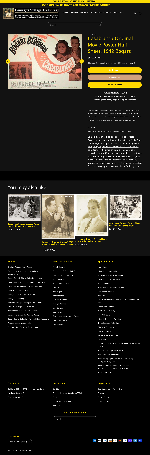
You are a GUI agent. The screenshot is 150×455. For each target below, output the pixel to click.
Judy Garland (58, 308)
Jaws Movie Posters (106, 291)
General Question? (15, 397)
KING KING (102, 295)
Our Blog (56, 397)
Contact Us (114, 77)
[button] (79, 13)
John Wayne (57, 291)
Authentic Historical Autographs (111, 275)
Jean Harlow (58, 312)
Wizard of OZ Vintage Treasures (111, 287)
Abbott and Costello (61, 283)
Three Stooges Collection (108, 323)
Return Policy (103, 397)
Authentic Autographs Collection (21, 306)
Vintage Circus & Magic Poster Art (22, 294)
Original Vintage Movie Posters (20, 267)
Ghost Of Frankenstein (107, 327)
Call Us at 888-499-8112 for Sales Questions (26, 389)
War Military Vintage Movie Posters (22, 311)
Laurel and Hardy (60, 320)
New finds (126, 156)
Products (132, 159)
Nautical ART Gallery (106, 311)
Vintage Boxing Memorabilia (19, 323)
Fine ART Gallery (105, 315)
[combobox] (75, 25)
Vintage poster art (105, 166)
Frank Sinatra (58, 279)
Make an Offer (114, 84)
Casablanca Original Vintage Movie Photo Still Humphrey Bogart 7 (125, 224)
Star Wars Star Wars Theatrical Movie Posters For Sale (118, 301)
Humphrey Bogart (60, 300)
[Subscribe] (94, 419)
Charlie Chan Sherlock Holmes (65, 275)
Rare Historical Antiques (108, 335)
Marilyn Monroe (59, 304)
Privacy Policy (103, 393)
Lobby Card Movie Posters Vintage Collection (26, 282)
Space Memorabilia (106, 306)
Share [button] (93, 127)
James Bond (58, 287)
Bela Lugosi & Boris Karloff (64, 271)
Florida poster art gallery (127, 143)
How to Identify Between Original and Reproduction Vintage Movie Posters (113, 367)
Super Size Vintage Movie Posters (112, 350)
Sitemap (56, 405)
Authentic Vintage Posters (22, 450)
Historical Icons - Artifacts (109, 279)
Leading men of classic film (111, 149)
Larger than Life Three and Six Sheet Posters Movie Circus (119, 344)
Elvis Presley (58, 324)
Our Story (57, 389)
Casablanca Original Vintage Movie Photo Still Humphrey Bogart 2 (91, 240)
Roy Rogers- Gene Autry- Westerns (67, 316)
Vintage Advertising (16, 298)
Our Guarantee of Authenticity (110, 389)
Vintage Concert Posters (18, 290)
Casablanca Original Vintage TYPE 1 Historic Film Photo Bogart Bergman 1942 (57, 244)
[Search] (100, 25)
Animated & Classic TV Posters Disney (23, 315)
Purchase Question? (16, 393)
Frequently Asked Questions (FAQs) (67, 393)
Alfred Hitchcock (60, 267)
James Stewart (59, 295)
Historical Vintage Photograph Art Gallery (25, 302)
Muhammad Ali (104, 283)
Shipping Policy (104, 401)
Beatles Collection (105, 331)
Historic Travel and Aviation (109, 319)
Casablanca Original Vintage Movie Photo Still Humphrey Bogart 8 (23, 225)
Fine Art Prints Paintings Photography (23, 327)
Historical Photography (107, 271)
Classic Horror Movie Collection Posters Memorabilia (24, 272)
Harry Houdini (103, 267)
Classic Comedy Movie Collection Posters (25, 278)
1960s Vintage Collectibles (109, 354)
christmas (102, 339)
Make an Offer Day (105, 372)
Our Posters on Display (62, 401)
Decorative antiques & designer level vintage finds (112, 140)
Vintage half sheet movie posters (103, 163)
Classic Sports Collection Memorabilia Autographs (28, 319)
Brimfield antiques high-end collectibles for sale (111, 136)
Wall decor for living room (127, 166)
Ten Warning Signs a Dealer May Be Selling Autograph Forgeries (115, 360)
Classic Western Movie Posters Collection (25, 286)
